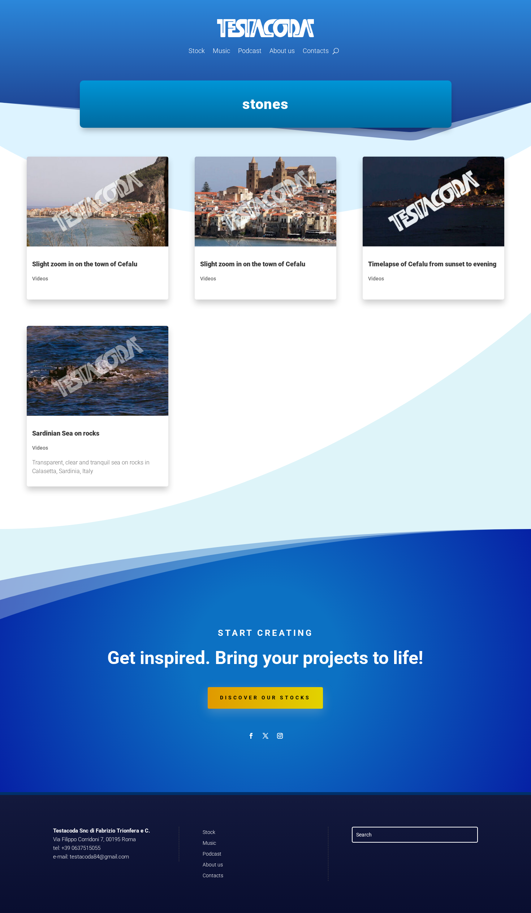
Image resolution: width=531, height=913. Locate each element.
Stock (197, 50)
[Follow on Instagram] (280, 736)
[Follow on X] (265, 736)
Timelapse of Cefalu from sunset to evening (432, 264)
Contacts (316, 50)
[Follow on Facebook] (251, 736)
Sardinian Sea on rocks (65, 433)
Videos (40, 278)
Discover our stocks (265, 697)
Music (221, 50)
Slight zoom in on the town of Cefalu (84, 264)
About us (282, 50)
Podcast (250, 50)
